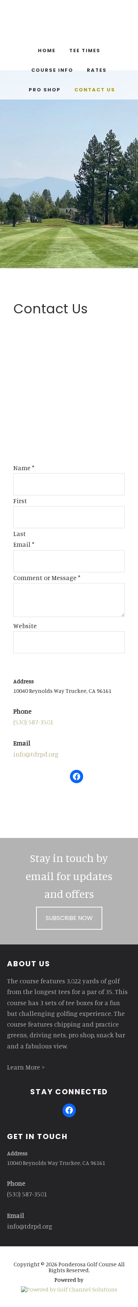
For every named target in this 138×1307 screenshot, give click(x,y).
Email (23, 544)
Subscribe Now (69, 918)
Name (23, 468)
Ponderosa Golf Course (69, 22)
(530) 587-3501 (33, 722)
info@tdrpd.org (36, 754)
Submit (33, 664)
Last (19, 533)
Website (25, 626)
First (20, 500)
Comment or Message (46, 577)
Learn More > (26, 1067)
